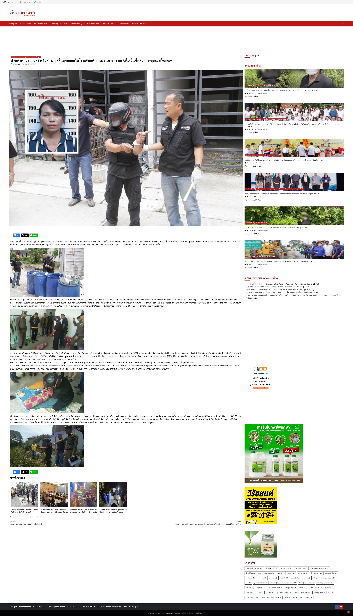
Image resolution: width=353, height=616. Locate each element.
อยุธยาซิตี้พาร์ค (300, 189)
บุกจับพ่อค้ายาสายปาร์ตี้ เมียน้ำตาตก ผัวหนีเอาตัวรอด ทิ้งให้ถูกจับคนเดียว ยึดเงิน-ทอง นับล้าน (278, 284)
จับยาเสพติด (303, 573)
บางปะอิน (295, 578)
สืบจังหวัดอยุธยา (275, 588)
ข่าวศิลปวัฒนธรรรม (110, 24)
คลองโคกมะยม (18, 517)
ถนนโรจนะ (250, 578)
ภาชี (248, 583)
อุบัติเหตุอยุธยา (319, 592)
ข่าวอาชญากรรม (15, 2)
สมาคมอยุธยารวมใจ (325, 583)
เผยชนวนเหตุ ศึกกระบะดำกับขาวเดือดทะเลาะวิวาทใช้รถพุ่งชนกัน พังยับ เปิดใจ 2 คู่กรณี (276, 290)
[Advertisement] (176, 40)
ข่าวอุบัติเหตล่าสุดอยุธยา (319, 568)
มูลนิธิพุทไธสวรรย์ (260, 583)
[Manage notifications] (348, 611)
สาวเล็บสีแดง (38, 517)
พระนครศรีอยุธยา (328, 578)
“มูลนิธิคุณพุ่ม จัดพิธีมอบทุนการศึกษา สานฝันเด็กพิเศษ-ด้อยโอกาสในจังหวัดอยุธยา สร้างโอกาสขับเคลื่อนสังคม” (284, 160)
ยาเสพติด (274, 583)
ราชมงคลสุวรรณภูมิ (281, 119)
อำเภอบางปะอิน (316, 588)
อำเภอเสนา (250, 592)
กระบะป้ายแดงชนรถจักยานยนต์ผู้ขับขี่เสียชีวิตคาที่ (26, 523)
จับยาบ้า (291, 573)
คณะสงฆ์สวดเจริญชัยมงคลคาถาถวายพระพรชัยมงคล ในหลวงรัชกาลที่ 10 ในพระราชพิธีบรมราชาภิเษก (208, 523)
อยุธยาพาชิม (125, 24)
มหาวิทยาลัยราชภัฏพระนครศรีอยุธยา (286, 189)
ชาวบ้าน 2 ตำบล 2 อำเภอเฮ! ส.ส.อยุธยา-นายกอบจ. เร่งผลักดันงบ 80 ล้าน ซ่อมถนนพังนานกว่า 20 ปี (280, 261)
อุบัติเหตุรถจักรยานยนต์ (302, 592)
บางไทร (306, 578)
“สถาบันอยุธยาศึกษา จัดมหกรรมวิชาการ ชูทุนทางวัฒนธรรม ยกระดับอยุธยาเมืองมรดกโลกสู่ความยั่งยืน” (282, 194)
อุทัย (44, 517)
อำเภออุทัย (329, 588)
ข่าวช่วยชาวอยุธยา (78, 24)
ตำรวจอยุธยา (316, 573)
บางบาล (273, 578)
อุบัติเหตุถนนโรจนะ (284, 592)
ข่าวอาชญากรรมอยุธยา (59, 24)
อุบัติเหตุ (270, 592)
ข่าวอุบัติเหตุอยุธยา (36, 2)
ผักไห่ (315, 578)
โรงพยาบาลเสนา (305, 597)
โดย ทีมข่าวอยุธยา (30, 64)
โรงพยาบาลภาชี (290, 597)
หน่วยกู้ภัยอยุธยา (291, 588)
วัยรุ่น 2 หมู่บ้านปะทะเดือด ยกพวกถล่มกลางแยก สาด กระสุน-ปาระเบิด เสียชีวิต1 (274, 287)
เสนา (331, 592)
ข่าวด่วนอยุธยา (272, 568)
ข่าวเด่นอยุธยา (37, 57)
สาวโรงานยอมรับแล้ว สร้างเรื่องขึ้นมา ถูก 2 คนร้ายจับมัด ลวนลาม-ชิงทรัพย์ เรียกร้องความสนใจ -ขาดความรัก (284, 90)
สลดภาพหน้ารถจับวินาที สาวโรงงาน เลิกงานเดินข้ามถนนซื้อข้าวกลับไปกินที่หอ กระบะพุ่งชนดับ (279, 292)
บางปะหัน (284, 578)
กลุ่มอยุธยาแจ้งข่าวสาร (254, 568)
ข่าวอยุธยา (13, 24)
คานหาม (25, 517)
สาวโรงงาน (261, 588)
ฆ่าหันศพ (31, 517)
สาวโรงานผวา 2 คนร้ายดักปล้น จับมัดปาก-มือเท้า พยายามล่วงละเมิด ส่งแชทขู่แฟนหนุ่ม (276, 228)
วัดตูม (311, 583)
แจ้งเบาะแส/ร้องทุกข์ (139, 24)
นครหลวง (262, 578)
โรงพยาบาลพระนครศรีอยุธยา (271, 597)
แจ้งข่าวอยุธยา (252, 597)
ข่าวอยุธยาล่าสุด (26, 2)
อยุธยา (303, 588)
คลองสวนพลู (268, 573)
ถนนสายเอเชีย (330, 573)
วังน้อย (302, 583)
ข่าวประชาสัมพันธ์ (93, 24)
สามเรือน (250, 588)
